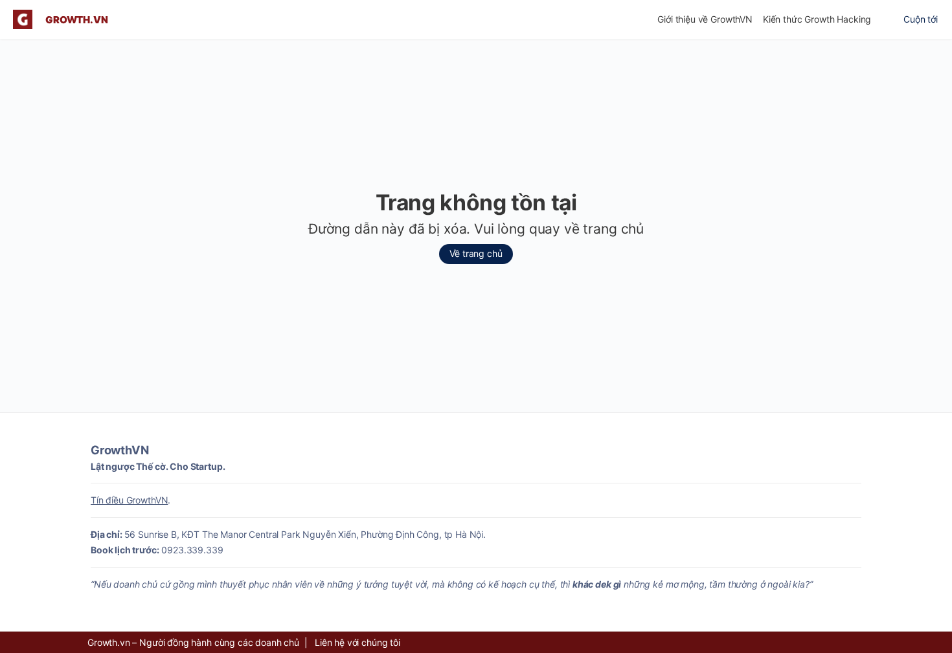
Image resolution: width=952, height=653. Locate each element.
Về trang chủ (475, 253)
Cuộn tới (920, 19)
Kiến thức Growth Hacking (817, 19)
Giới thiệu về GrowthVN (705, 19)
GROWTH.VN (76, 20)
